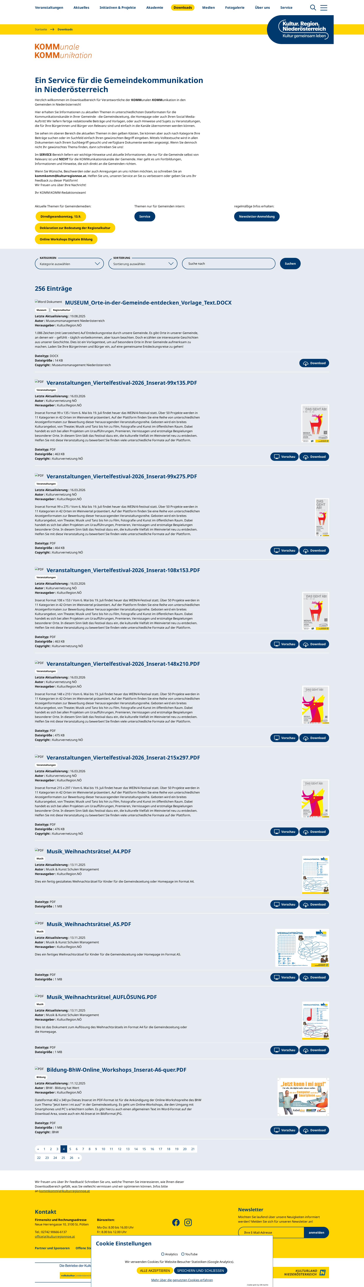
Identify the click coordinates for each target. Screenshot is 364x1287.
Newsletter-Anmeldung (257, 216)
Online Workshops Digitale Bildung (66, 239)
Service (144, 216)
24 (55, 1158)
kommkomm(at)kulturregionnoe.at (64, 1191)
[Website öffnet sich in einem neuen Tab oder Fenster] (301, 1272)
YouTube (191, 1254)
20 (185, 1149)
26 (71, 1158)
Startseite (41, 29)
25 (63, 1158)
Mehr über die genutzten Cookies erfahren (182, 1280)
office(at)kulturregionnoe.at (55, 1236)
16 (152, 1149)
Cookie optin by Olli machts (257, 1285)
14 (136, 1149)
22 (39, 1158)
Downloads (65, 29)
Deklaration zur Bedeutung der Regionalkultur (75, 228)
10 (103, 1149)
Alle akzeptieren (155, 1270)
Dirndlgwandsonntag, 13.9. (61, 216)
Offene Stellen (86, 1248)
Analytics (171, 1254)
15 (144, 1149)
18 (168, 1149)
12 (119, 1149)
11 (111, 1149)
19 (176, 1149)
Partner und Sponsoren (52, 1248)
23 (47, 1158)
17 (160, 1149)
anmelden (316, 1232)
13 (127, 1149)
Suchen (290, 263)
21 (193, 1149)
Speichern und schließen (200, 1270)
